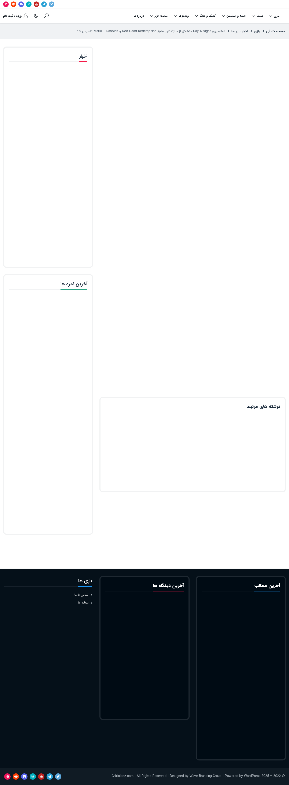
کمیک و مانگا (208, 16)
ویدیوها (184, 16)
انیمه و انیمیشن (235, 16)
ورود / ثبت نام (12, 16)
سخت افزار (161, 16)
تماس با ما (81, 594)
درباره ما (138, 16)
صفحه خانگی (275, 31)
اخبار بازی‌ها (239, 31)
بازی (276, 16)
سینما (259, 16)
